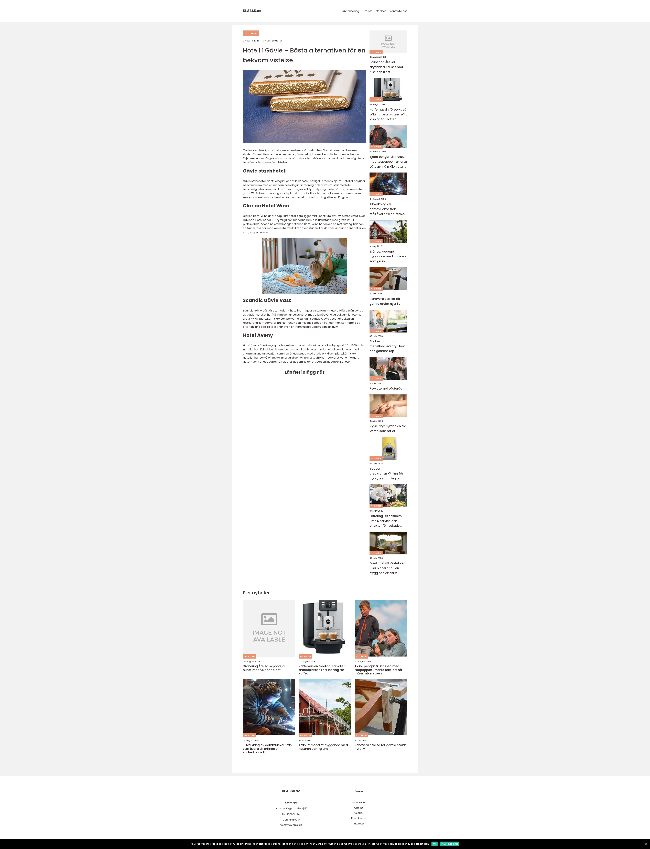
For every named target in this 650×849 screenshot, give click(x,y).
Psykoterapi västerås (386, 388)
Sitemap (359, 823)
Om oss (367, 11)
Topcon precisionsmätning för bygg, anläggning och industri (386, 473)
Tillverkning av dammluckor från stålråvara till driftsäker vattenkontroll (387, 209)
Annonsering (350, 11)
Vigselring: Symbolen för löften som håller (388, 428)
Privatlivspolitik (449, 843)
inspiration (251, 33)
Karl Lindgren (274, 40)
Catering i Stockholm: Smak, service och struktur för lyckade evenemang (386, 521)
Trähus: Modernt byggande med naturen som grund (388, 256)
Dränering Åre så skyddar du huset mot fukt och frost (386, 67)
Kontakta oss (398, 11)
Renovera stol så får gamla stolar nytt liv (385, 301)
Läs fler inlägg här (304, 372)
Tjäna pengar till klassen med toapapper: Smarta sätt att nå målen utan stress (388, 162)
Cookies (381, 11)
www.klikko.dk (294, 825)
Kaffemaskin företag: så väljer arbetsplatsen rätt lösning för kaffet (388, 114)
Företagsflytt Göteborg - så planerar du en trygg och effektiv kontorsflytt (387, 568)
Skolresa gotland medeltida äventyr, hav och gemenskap (387, 346)
